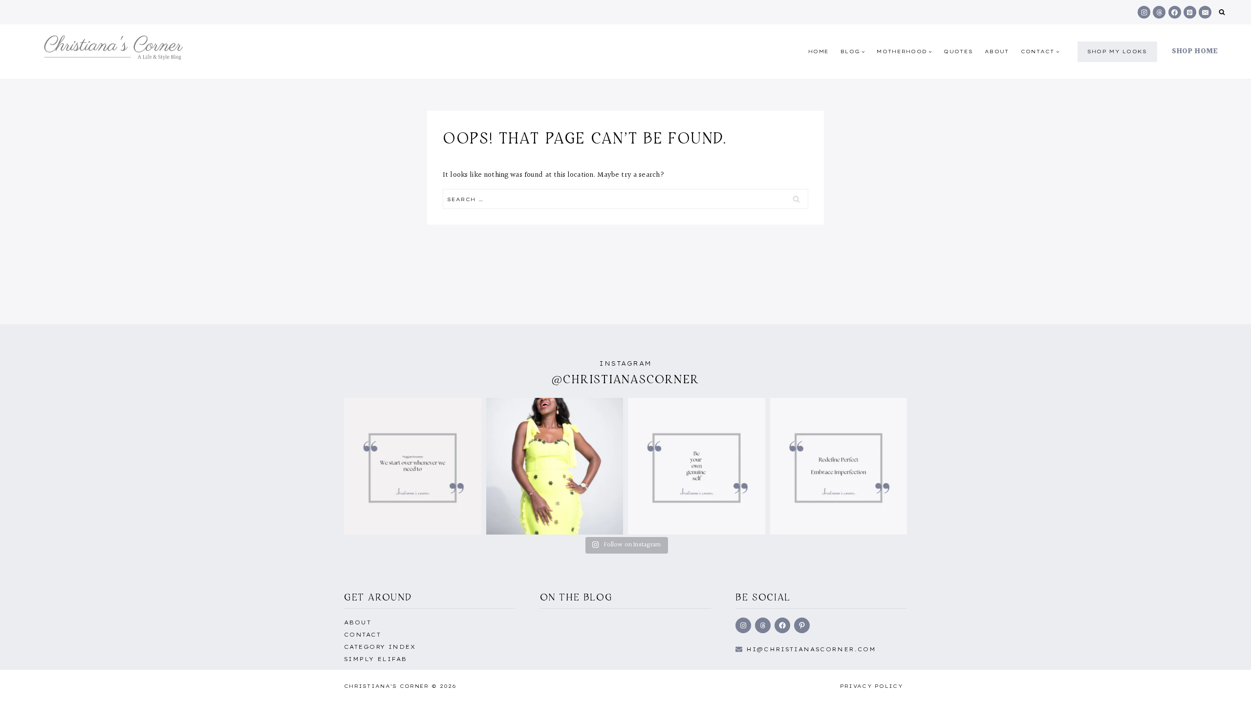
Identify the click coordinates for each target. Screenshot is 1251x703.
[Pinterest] (1190, 12)
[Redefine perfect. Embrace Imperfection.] (838, 466)
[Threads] (1159, 12)
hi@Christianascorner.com (811, 649)
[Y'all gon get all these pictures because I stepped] (555, 466)
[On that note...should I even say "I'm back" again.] (412, 466)
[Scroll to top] (1228, 685)
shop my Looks (1117, 51)
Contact (362, 634)
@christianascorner (625, 379)
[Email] (1205, 12)
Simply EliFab (375, 659)
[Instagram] (1144, 12)
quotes (958, 51)
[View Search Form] (1222, 12)
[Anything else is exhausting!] (696, 466)
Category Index (379, 646)
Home (818, 51)
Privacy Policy (871, 686)
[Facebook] (1174, 12)
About (997, 51)
